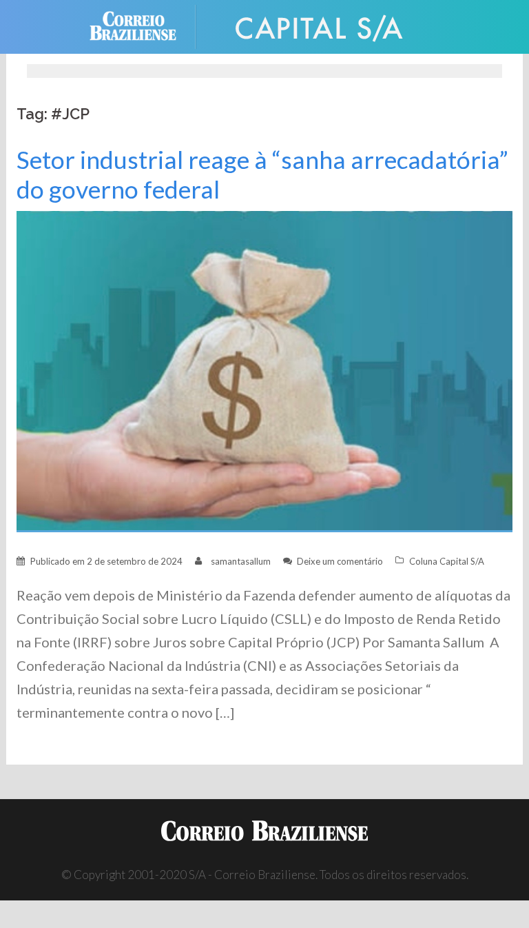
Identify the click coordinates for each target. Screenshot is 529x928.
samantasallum (241, 561)
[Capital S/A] (319, 25)
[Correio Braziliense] (144, 25)
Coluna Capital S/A (446, 561)
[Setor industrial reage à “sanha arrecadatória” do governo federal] (264, 370)
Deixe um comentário (340, 561)
